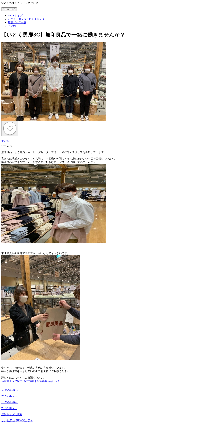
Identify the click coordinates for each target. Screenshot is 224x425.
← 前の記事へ (9, 390)
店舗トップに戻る (11, 414)
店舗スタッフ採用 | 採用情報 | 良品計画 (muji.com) (30, 381)
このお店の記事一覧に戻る (17, 420)
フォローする (9, 9)
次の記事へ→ (9, 396)
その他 (5, 140)
